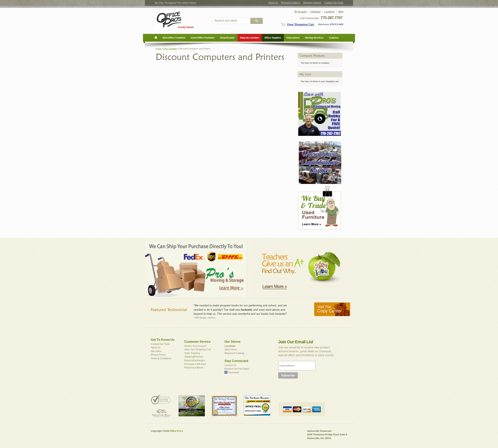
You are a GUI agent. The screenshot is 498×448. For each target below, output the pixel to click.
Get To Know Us (162, 339)
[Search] (256, 21)
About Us (273, 2)
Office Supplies (170, 48)
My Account (300, 11)
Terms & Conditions (161, 358)
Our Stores (232, 341)
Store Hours (230, 349)
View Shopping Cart (300, 24)
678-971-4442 (336, 24)
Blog (340, 11)
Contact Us (230, 365)
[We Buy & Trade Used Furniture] (319, 187)
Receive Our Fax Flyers (236, 368)
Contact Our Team (333, 2)
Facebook (234, 372)
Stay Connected (236, 361)
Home (158, 48)
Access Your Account (195, 346)
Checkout (315, 11)
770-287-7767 (331, 18)
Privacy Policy (158, 354)
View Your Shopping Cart (197, 349)
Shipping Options (312, 2)
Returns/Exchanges (194, 360)
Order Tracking (192, 353)
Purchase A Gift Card (195, 364)
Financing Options (290, 2)
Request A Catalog (234, 353)
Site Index (156, 351)
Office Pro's (176, 431)
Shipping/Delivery (193, 356)
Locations (329, 11)
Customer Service (197, 341)
